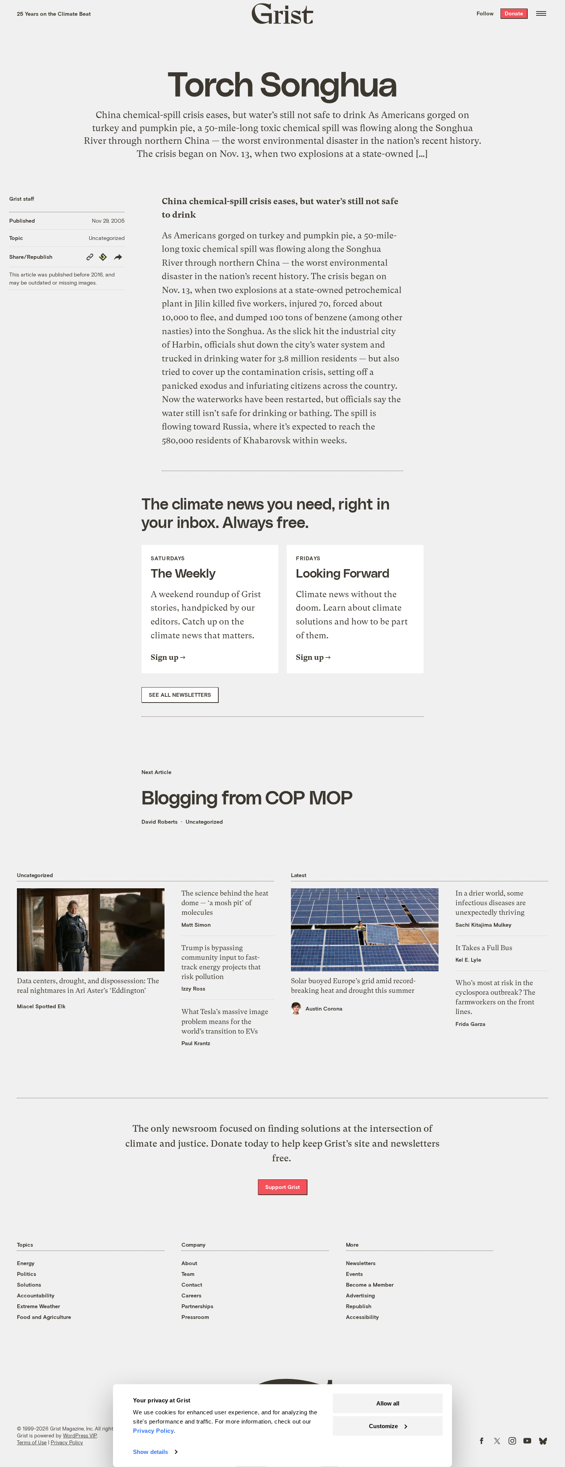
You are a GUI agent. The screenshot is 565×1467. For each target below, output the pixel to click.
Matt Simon (196, 924)
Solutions (29, 1284)
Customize (383, 1425)
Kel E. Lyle (468, 959)
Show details (150, 1452)
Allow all (387, 1403)
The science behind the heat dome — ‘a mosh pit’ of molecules (224, 902)
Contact (191, 1284)
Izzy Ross (193, 988)
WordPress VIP (80, 1435)
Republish (358, 1306)
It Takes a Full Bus (483, 948)
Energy (26, 1263)
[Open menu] (541, 13)
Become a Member (370, 1284)
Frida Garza (470, 1024)
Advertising (360, 1295)
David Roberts (159, 821)
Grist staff (21, 198)
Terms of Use (32, 1442)
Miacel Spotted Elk (41, 1006)
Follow (485, 13)
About (189, 1263)
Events (354, 1274)
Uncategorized (107, 238)
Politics (26, 1274)
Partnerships (197, 1306)
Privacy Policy (67, 1442)
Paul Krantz (195, 1043)
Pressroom (195, 1317)
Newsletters (361, 1263)
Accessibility (362, 1317)
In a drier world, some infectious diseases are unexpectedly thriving (490, 902)
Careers (191, 1295)
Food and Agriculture (44, 1317)
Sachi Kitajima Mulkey (483, 924)
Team (187, 1274)
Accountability (36, 1295)
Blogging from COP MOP (246, 796)
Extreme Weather (38, 1306)
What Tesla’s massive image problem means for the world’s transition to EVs (224, 1021)
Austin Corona (324, 1008)
